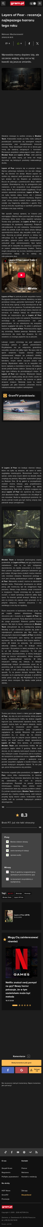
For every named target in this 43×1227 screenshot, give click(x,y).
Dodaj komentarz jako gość (21, 1063)
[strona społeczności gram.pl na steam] (31, 1152)
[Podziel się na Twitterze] (37, 43)
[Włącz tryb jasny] (32, 3)
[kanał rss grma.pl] (37, 1152)
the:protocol (26, 1195)
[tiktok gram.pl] (6, 1152)
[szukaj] (3, 3)
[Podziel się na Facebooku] (29, 43)
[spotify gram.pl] (24, 1152)
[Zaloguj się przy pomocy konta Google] (21, 1070)
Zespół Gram (7, 1168)
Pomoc (24, 1168)
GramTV (5, 1195)
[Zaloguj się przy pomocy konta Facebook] (8, 1070)
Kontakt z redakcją (29, 1176)
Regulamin (6, 1172)
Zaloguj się (37, 1070)
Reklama (25, 1172)
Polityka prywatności (10, 1176)
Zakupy (24, 1190)
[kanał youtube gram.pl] (18, 1152)
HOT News (6, 1190)
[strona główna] (17, 3)
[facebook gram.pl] (12, 1152)
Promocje (5, 1199)
